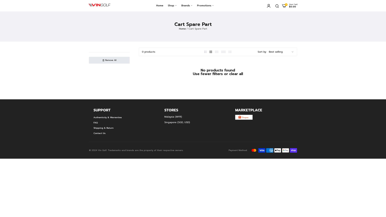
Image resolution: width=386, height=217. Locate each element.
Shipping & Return (103, 128)
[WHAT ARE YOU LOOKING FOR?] (277, 5)
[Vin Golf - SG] (99, 6)
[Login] (269, 5)
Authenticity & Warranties (107, 117)
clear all (236, 74)
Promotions (204, 5)
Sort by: (262, 52)
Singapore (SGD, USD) (177, 122)
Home (159, 5)
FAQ (95, 122)
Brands (186, 5)
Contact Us (99, 133)
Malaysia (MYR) (173, 117)
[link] (377, 195)
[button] (109, 60)
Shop (171, 5)
